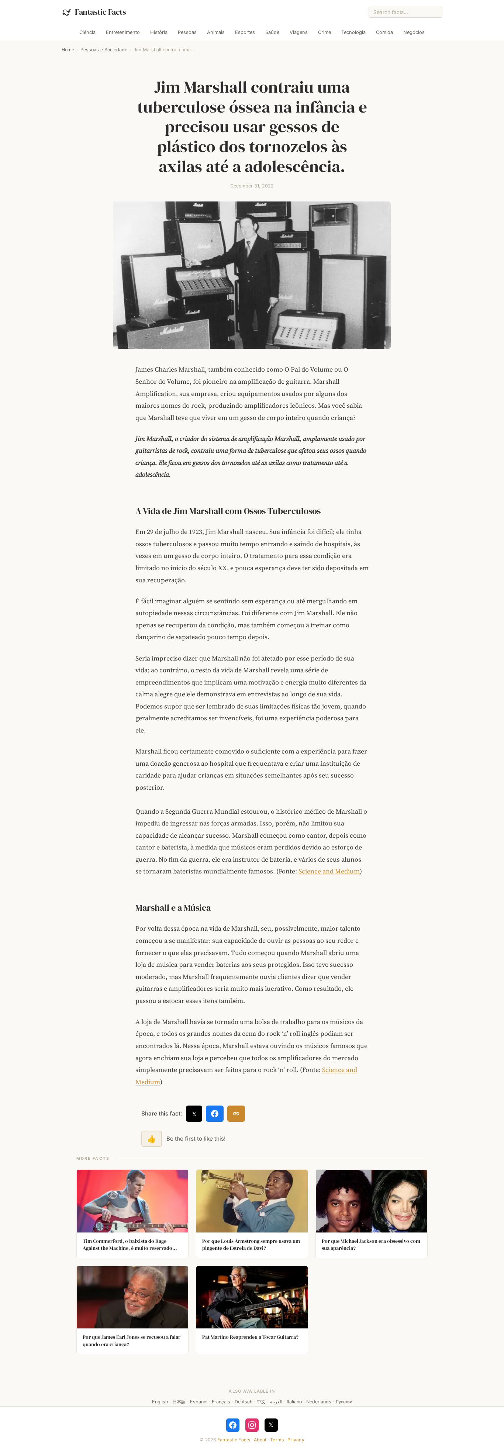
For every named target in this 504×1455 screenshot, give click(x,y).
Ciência (87, 32)
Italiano (294, 1401)
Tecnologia (353, 32)
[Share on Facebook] (215, 1114)
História (159, 32)
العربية (276, 1401)
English (160, 1401)
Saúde (272, 32)
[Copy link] (236, 1114)
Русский (344, 1401)
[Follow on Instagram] (252, 1425)
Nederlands (318, 1401)
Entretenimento (123, 32)
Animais (216, 32)
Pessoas (187, 32)
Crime (324, 32)
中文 (261, 1401)
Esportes (245, 32)
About (260, 1439)
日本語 (179, 1401)
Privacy (295, 1439)
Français (221, 1401)
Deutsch (243, 1401)
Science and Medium (329, 871)
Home (68, 49)
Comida (384, 32)
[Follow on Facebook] (232, 1425)
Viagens (299, 32)
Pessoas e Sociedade (103, 49)
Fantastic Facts (234, 1439)
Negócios (414, 32)
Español (198, 1401)
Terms (277, 1439)
